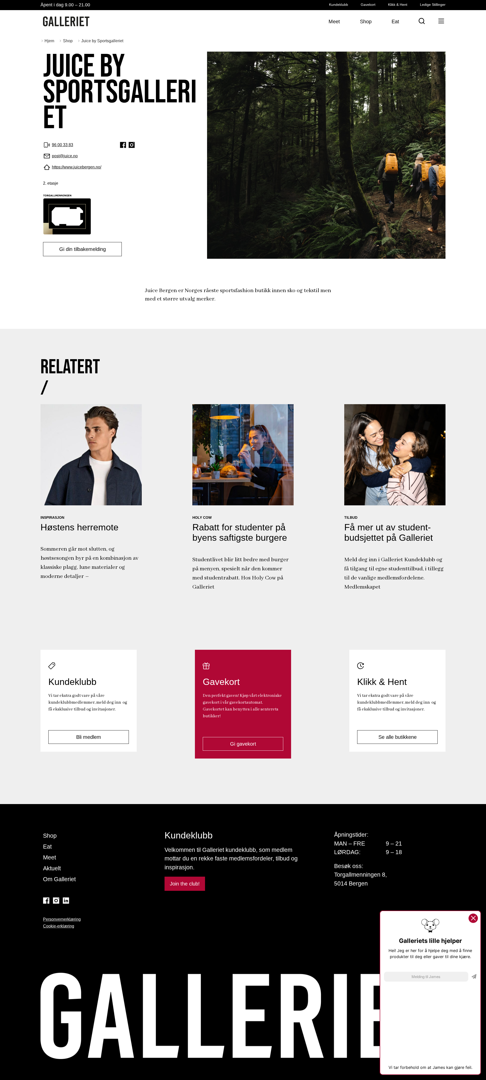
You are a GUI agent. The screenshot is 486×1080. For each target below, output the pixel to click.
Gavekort (368, 5)
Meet (49, 857)
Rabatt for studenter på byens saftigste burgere (239, 532)
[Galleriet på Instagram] (56, 900)
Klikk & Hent (397, 5)
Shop (50, 835)
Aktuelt (52, 868)
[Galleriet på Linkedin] (66, 900)
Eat (47, 846)
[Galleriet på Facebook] (46, 900)
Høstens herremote (79, 527)
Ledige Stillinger (433, 5)
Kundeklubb (338, 5)
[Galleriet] (66, 21)
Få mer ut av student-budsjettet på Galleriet (388, 532)
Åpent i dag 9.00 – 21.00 (65, 4)
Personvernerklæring (62, 919)
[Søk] (422, 21)
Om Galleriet (59, 879)
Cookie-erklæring (58, 926)
